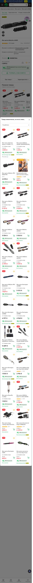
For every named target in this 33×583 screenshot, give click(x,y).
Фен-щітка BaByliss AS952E (7, 230)
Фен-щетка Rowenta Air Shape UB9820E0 (23, 424)
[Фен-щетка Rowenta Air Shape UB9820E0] (23, 415)
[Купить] (14, 149)
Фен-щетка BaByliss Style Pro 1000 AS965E (22, 396)
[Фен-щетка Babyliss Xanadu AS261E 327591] (23, 332)
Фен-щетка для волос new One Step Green (22, 452)
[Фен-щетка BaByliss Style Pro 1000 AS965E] (23, 387)
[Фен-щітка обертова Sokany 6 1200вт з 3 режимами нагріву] (8, 135)
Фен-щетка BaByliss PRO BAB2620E (8, 285)
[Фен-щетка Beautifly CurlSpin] (8, 387)
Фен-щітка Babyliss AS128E (22, 202)
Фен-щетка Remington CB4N (8, 452)
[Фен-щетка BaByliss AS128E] (8, 193)
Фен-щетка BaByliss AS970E (22, 257)
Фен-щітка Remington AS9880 (22, 285)
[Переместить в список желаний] (14, 130)
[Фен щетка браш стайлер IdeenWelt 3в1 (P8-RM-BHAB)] (8, 415)
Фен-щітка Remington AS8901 (7, 368)
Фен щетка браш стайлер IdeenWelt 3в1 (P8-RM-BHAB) (8, 424)
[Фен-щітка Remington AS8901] (8, 359)
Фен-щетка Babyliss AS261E (7, 257)
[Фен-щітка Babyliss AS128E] (23, 193)
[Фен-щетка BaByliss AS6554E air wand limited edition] (8, 332)
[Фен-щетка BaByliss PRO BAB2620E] (8, 276)
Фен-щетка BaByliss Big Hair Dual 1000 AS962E (23, 368)
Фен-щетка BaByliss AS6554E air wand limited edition (8, 340)
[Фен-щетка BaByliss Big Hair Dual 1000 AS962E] (23, 359)
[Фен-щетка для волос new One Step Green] (23, 443)
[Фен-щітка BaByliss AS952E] (8, 221)
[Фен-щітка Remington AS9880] (23, 276)
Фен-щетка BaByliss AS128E (7, 202)
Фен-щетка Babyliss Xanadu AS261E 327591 (22, 340)
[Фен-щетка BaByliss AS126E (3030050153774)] (23, 135)
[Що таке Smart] (12, 154)
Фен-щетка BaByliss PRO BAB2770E (8, 174)
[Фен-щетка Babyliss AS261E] (8, 249)
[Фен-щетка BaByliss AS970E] (23, 249)
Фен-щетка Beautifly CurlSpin (7, 396)
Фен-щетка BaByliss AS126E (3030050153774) (23, 143)
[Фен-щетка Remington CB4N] (8, 443)
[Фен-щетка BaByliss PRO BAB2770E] (8, 165)
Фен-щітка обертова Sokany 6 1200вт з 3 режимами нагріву (7, 143)
